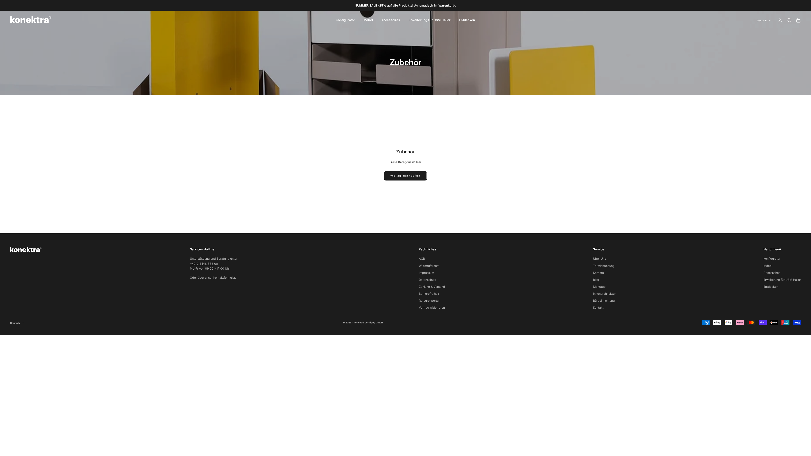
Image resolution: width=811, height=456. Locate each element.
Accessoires (390, 20)
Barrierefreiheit (429, 293)
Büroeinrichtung (604, 300)
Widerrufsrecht (429, 265)
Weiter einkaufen (405, 175)
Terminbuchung (604, 265)
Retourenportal (429, 300)
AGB (422, 258)
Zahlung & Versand (432, 286)
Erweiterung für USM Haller (430, 20)
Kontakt (598, 307)
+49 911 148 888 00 (204, 263)
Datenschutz (427, 279)
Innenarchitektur (604, 293)
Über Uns (599, 258)
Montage (599, 286)
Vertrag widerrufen (432, 307)
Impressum (426, 272)
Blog (596, 279)
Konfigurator (345, 20)
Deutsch (762, 20)
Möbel (368, 20)
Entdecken (467, 20)
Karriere (598, 272)
